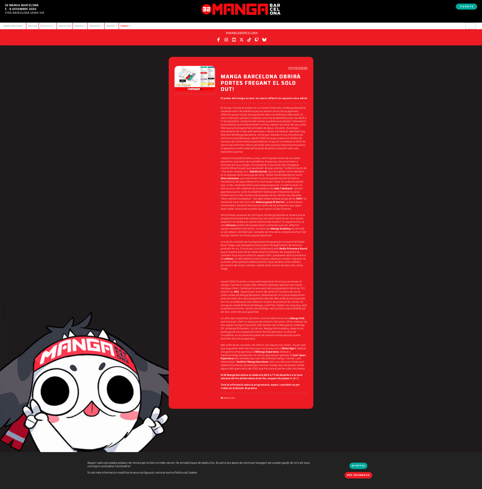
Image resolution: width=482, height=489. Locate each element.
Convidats (80, 25)
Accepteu (358, 465)
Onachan (32, 25)
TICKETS (466, 6)
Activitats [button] (46, 25)
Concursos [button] (95, 25)
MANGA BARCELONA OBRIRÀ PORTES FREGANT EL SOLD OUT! (261, 82)
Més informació (358, 475)
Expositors (64, 25)
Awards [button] (110, 25)
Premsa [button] (124, 25)
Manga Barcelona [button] (13, 25)
